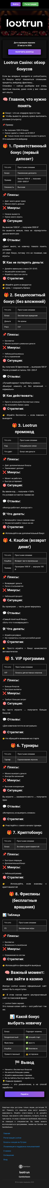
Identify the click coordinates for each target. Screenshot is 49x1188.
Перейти (24, 1094)
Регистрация (30, 4)
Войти (15, 4)
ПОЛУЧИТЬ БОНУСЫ (24, 52)
